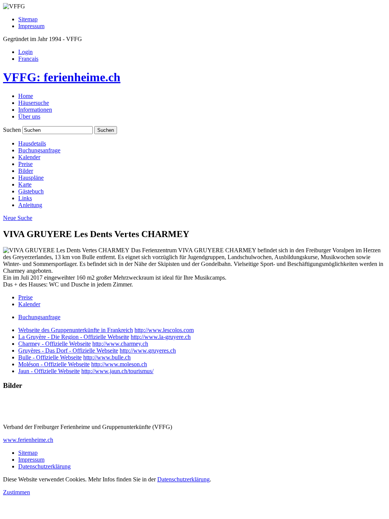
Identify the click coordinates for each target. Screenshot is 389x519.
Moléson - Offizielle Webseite (54, 364)
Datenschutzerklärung (44, 466)
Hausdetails (32, 143)
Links (25, 198)
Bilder (25, 171)
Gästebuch (31, 191)
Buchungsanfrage (39, 150)
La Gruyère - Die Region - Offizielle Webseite (73, 337)
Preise (25, 164)
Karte (25, 184)
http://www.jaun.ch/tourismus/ (117, 371)
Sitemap (28, 19)
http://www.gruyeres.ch (148, 350)
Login (25, 52)
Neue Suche (17, 218)
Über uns (29, 116)
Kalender (29, 157)
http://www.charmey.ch (120, 343)
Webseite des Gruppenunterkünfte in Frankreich (75, 330)
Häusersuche (33, 103)
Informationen (35, 109)
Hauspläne (31, 177)
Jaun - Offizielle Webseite (49, 371)
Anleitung (30, 205)
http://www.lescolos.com (164, 330)
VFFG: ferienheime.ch (61, 77)
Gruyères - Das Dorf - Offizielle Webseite (68, 350)
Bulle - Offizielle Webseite (50, 357)
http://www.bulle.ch (107, 357)
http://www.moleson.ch (119, 364)
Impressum (31, 26)
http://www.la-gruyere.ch (161, 337)
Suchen (12, 130)
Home (25, 96)
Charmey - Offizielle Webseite (54, 343)
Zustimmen (16, 492)
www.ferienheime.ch (28, 440)
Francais (28, 58)
